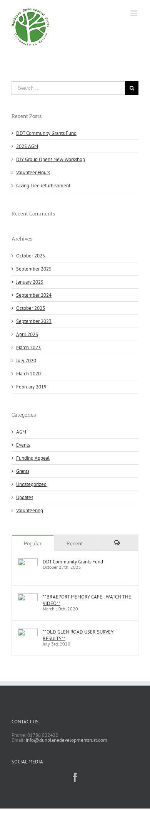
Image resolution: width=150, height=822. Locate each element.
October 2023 (30, 308)
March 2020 (28, 373)
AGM (21, 431)
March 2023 (28, 347)
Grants (22, 471)
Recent (75, 543)
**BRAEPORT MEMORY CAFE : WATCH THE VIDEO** (87, 600)
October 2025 (30, 255)
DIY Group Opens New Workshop (50, 159)
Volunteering (29, 510)
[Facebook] (75, 777)
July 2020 (26, 360)
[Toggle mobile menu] (134, 13)
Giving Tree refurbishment (43, 185)
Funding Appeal (33, 458)
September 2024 (34, 295)
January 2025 (29, 282)
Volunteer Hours (33, 172)
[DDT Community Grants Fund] (28, 561)
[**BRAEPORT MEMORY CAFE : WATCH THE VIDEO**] (28, 596)
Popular (33, 543)
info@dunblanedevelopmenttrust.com (66, 740)
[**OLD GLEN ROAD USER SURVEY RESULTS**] (28, 632)
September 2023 (34, 321)
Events (23, 444)
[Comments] (117, 543)
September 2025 (34, 269)
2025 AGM (27, 146)
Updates (24, 497)
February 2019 (31, 386)
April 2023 (27, 334)
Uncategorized (31, 484)
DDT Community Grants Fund (46, 133)
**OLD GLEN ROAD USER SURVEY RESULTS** (78, 635)
